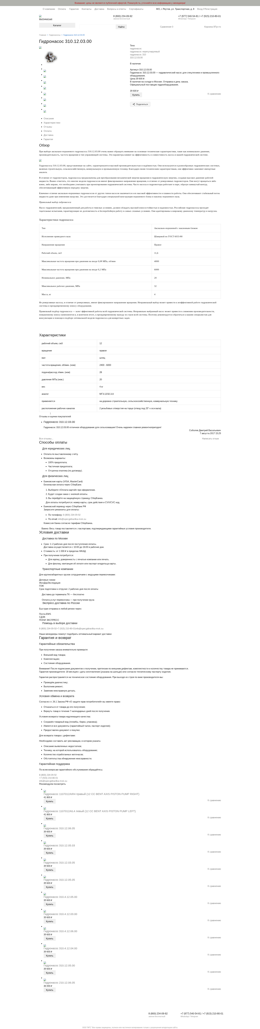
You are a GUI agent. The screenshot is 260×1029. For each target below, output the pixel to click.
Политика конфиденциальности (54, 1020)
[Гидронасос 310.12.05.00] (45, 960)
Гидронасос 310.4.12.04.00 (60, 948)
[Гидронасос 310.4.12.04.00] (45, 943)
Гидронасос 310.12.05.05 (59, 879)
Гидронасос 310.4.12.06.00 (60, 931)
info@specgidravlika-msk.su (72, 519)
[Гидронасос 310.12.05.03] (45, 840)
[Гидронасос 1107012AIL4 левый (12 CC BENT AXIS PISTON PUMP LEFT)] (45, 806)
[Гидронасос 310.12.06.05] (45, 823)
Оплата (62, 9)
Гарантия (74, 9)
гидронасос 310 (138, 54)
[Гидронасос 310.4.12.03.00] (45, 909)
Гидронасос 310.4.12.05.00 (60, 896)
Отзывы (48, 126)
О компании (49, 9)
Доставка (99, 9)
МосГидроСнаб (45, 19)
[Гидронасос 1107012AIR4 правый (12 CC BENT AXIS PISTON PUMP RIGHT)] (45, 789)
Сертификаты (136, 9)
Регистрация (210, 9)
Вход (200, 9)
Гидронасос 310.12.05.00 (59, 965)
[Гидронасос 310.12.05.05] (45, 875)
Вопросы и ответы (116, 9)
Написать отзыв (210, 438)
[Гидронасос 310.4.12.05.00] (45, 892)
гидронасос (136, 48)
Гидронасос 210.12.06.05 (59, 982)
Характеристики (52, 122)
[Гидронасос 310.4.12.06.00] (45, 926)
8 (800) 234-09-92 (71, 515)
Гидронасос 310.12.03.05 (59, 862)
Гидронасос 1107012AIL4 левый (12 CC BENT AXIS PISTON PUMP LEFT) (90, 811)
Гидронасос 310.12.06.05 (59, 828)
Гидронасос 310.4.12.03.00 (60, 914)
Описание (49, 118)
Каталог (57, 25)
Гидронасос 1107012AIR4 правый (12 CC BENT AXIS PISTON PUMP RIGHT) (91, 794)
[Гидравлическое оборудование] (40, 16)
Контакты (86, 9)
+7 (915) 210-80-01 (66, 628)
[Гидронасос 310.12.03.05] (45, 857)
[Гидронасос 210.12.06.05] (45, 978)
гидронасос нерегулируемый (145, 51)
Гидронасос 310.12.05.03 (59, 845)
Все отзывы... (46, 438)
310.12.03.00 (136, 57)
